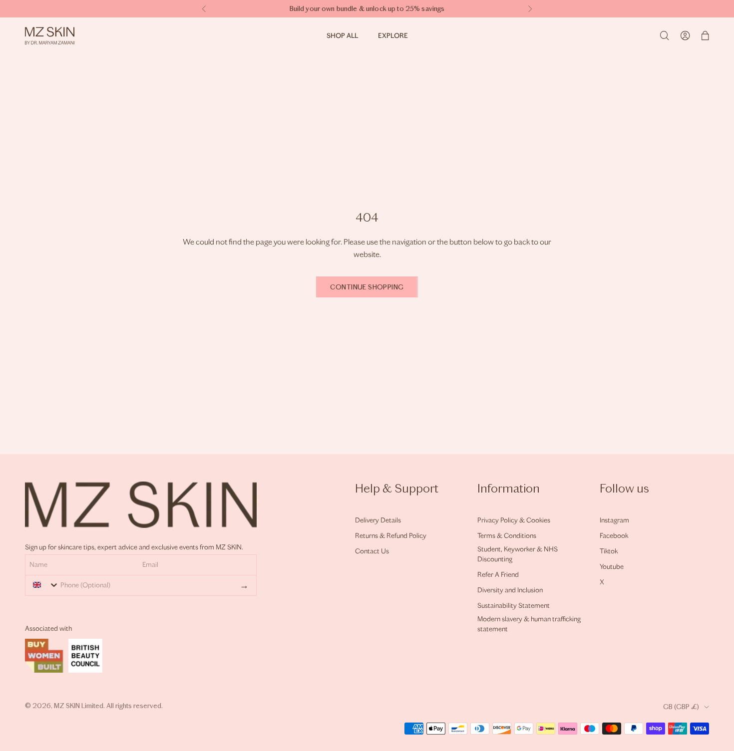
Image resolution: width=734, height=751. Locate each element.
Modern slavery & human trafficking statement (529, 624)
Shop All (342, 35)
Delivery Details (378, 520)
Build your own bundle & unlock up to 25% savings (367, 8)
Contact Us (372, 551)
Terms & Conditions (506, 535)
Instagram (614, 520)
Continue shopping (366, 287)
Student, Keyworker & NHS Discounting (517, 554)
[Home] (49, 35)
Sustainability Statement (513, 605)
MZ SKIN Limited (78, 706)
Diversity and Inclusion (510, 590)
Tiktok (609, 551)
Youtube (612, 566)
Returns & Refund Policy (390, 535)
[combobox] (43, 584)
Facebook (614, 535)
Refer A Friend (498, 574)
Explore (393, 35)
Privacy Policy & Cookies (513, 520)
